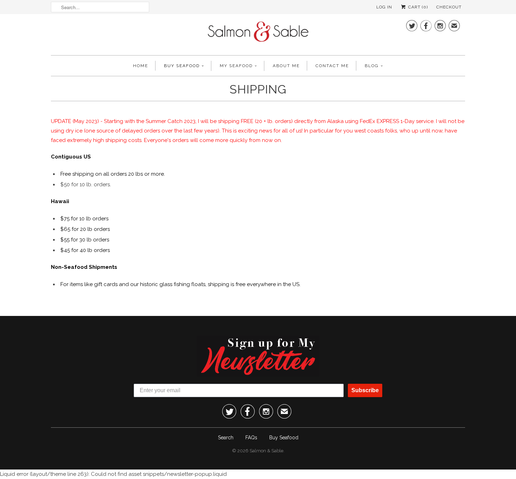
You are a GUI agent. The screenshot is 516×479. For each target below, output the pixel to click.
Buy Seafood (182, 65)
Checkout (449, 7)
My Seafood (236, 65)
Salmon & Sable (266, 450)
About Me (286, 65)
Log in (384, 7)
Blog (372, 65)
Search (225, 437)
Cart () (417, 7)
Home (140, 65)
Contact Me (332, 65)
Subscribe (365, 390)
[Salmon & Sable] (258, 33)
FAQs (251, 437)
